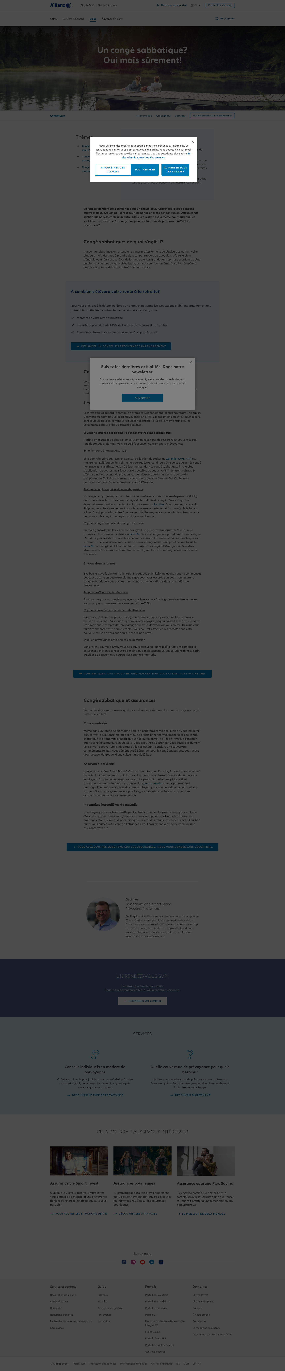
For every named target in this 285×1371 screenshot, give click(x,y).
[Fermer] (192, 141)
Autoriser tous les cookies (175, 169)
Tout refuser (145, 169)
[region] (143, 159)
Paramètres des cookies (113, 169)
